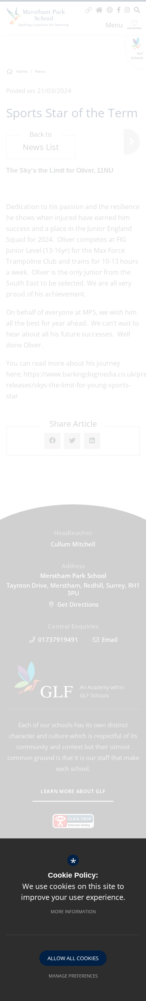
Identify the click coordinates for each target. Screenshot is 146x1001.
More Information (73, 911)
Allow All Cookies (73, 958)
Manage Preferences (73, 976)
